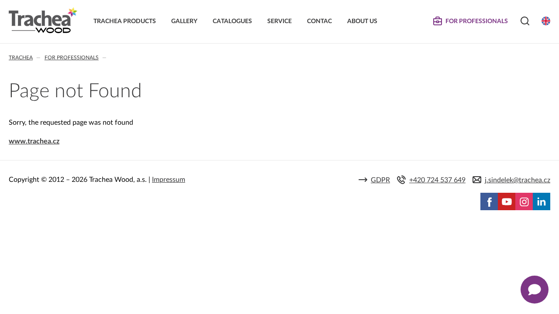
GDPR (380, 180)
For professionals (72, 57)
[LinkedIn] (541, 201)
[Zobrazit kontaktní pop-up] (535, 290)
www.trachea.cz (34, 141)
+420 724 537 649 (437, 180)
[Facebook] (489, 201)
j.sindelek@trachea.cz (517, 180)
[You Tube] (506, 201)
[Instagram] (524, 201)
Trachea (21, 57)
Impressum (168, 179)
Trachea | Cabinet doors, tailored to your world (43, 20)
